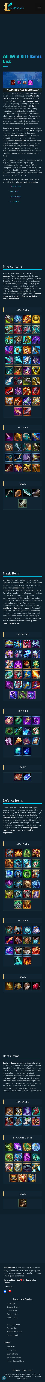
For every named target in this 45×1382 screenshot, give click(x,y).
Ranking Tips (12, 1328)
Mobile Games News (15, 1361)
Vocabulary (11, 1303)
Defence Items (15, 196)
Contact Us (11, 1350)
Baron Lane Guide (14, 1331)
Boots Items (14, 201)
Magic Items (14, 191)
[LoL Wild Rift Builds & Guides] (17, 6)
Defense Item (12, 1314)
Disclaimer (17, 1370)
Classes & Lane (13, 1307)
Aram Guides (12, 1317)
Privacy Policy (27, 1370)
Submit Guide (12, 1354)
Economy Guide (13, 1324)
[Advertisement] (23, 31)
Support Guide (13, 1335)
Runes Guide (12, 1310)
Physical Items (15, 186)
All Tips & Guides (14, 1357)
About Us (11, 1346)
